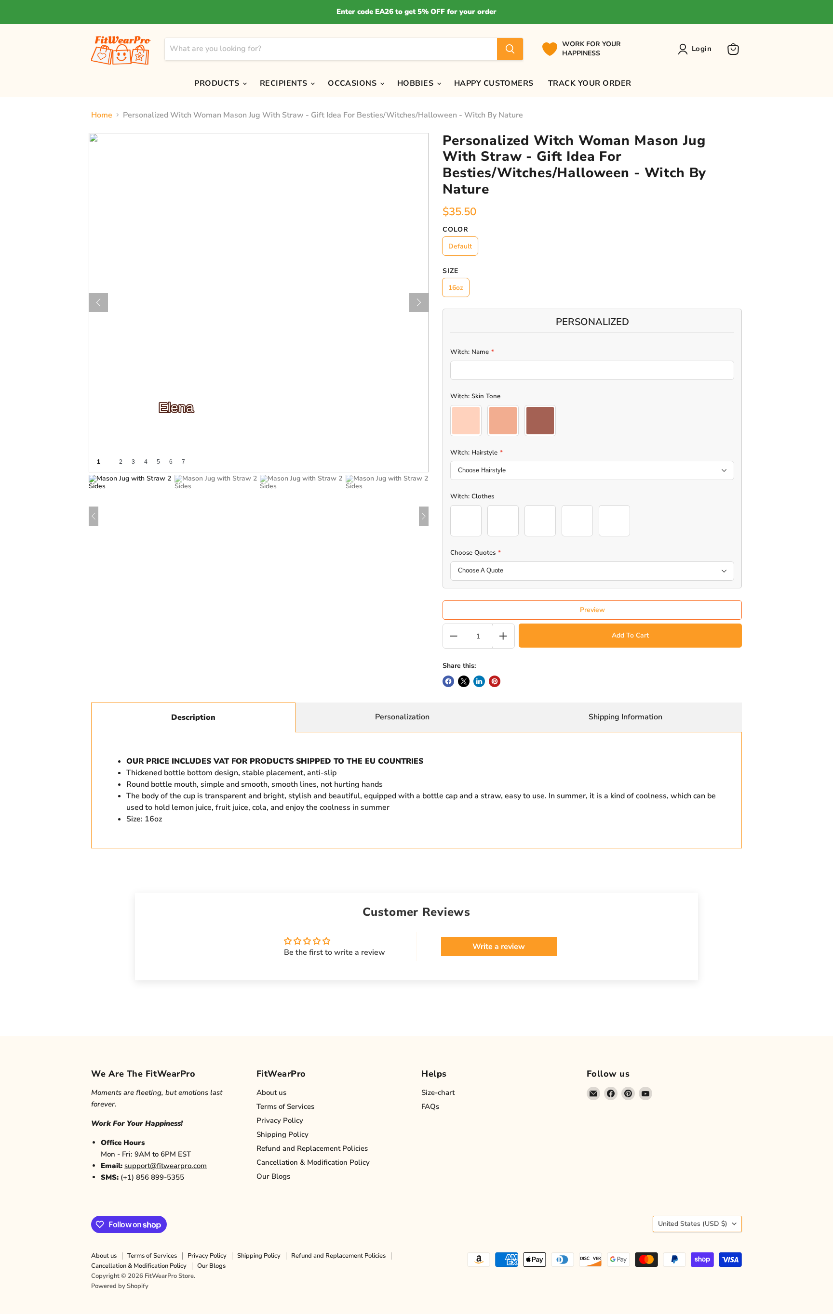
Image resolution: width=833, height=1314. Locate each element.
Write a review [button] (498, 946)
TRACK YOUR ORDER (589, 83)
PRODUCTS (217, 83)
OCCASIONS (353, 83)
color (456, 230)
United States (692, 1223)
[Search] (510, 49)
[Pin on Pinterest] (494, 681)
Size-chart (438, 1092)
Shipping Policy (282, 1134)
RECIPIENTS (284, 83)
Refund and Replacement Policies (312, 1148)
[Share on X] (464, 681)
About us (271, 1092)
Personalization (402, 717)
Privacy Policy (279, 1120)
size (450, 271)
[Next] (419, 302)
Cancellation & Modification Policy (313, 1162)
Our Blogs (273, 1176)
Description (193, 717)
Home (101, 115)
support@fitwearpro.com (165, 1166)
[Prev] (98, 302)
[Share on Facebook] (448, 681)
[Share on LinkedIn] (479, 681)
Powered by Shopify (119, 1286)
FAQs (430, 1106)
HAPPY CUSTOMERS (494, 83)
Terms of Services (285, 1106)
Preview (592, 609)
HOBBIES (416, 83)
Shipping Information (625, 717)
